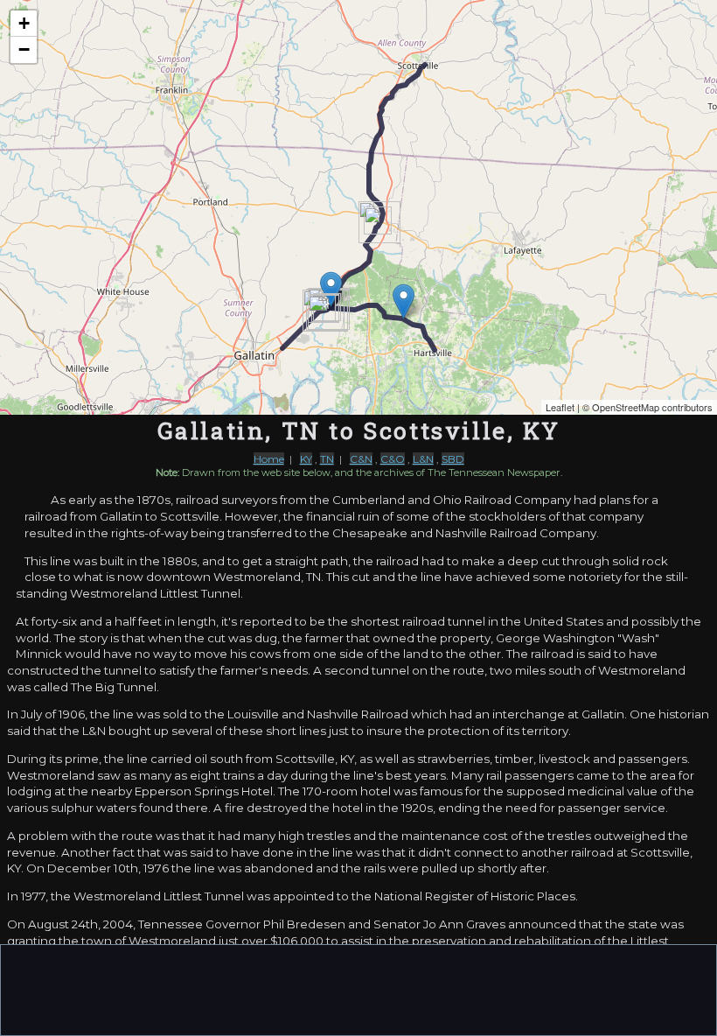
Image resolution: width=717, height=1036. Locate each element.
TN (327, 459)
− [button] (24, 49)
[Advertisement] (358, 988)
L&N (423, 459)
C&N (361, 459)
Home (269, 459)
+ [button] (24, 23)
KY (306, 459)
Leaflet (560, 407)
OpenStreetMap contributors (652, 407)
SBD (453, 459)
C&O (392, 459)
